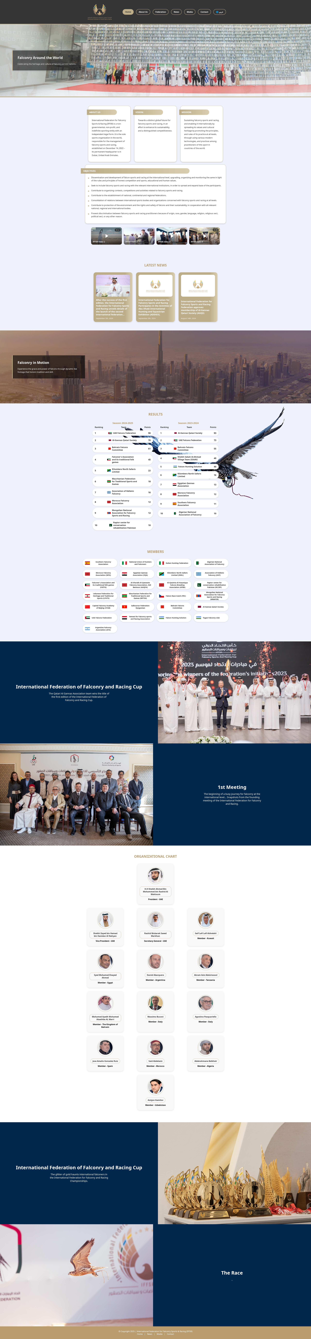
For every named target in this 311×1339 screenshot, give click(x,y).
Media (190, 12)
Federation (160, 12)
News (176, 12)
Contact (204, 12)
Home (128, 12)
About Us (143, 12)
